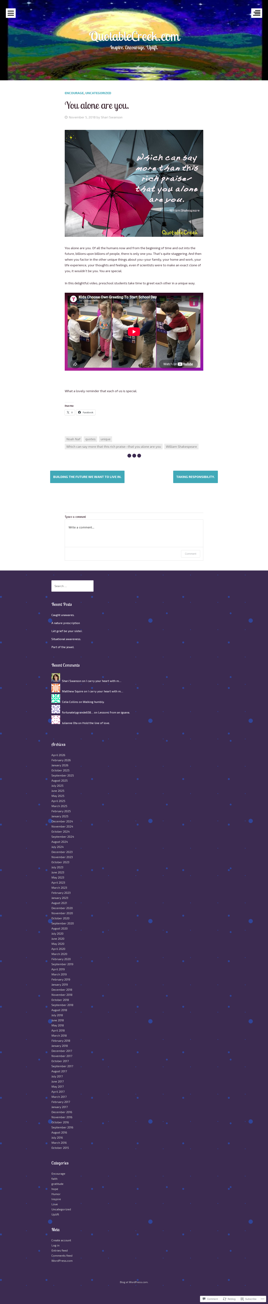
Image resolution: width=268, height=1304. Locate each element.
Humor (56, 1194)
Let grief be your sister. (66, 631)
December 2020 (62, 908)
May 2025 (57, 795)
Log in (55, 1245)
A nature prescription (65, 623)
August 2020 (59, 928)
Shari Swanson (112, 117)
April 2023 (58, 882)
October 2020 (60, 918)
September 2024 (62, 836)
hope (54, 1189)
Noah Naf (73, 439)
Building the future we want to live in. (87, 477)
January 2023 (59, 897)
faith (54, 1178)
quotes (90, 439)
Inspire (56, 1199)
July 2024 (57, 846)
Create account (61, 1240)
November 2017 (61, 1056)
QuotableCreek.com (134, 36)
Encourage (74, 93)
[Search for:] (72, 586)
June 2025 (57, 790)
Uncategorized (98, 93)
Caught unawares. (62, 615)
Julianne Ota (69, 723)
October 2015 (60, 1147)
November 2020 (62, 913)
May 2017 (57, 1086)
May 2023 (57, 877)
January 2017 (59, 1107)
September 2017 (62, 1066)
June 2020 (57, 938)
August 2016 (59, 1132)
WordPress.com (62, 1260)
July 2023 (57, 867)
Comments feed (61, 1255)
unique (105, 439)
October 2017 (60, 1061)
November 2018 (61, 994)
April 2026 (58, 755)
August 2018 (59, 1010)
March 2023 (59, 887)
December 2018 (61, 989)
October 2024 (60, 831)
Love (54, 1204)
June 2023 (57, 872)
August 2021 (59, 903)
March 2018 (59, 1035)
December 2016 (61, 1112)
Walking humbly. (93, 701)
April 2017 (58, 1091)
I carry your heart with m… (103, 681)
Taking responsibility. (195, 477)
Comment (190, 553)
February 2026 (61, 760)
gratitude (57, 1183)
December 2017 (61, 1050)
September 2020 (62, 923)
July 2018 (57, 1015)
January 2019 (59, 984)
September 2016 (62, 1127)
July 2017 (57, 1076)
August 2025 (59, 780)
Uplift (55, 1214)
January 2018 (59, 1045)
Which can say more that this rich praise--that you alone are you (113, 446)
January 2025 (59, 816)
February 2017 (60, 1101)
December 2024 (62, 821)
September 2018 (62, 1005)
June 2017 (57, 1081)
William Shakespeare (181, 446)
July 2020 (57, 933)
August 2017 (59, 1071)
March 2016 (59, 1142)
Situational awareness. (66, 639)
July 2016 (57, 1137)
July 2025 (57, 785)
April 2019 (58, 969)
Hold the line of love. (96, 723)
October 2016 (60, 1122)
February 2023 (61, 892)
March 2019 (59, 974)
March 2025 (59, 806)
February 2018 (60, 1040)
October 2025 (60, 770)
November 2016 (61, 1117)
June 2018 (57, 1020)
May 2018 (57, 1025)
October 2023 (60, 862)
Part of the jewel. (62, 647)
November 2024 (62, 826)
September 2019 (62, 964)
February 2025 (61, 811)
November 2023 (62, 857)
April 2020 (58, 948)
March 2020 (59, 954)
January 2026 (59, 765)
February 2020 (61, 959)
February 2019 (60, 979)
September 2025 (62, 775)
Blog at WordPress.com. (134, 1282)
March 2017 (59, 1096)
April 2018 (58, 1030)
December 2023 (62, 852)
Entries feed (59, 1250)
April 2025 (58, 801)
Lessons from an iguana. (114, 712)
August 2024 (59, 841)
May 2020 (57, 943)
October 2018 (60, 999)
